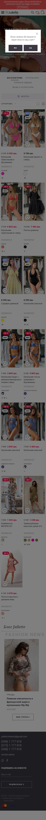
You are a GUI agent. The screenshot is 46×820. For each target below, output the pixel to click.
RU (15, 48)
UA (30, 48)
